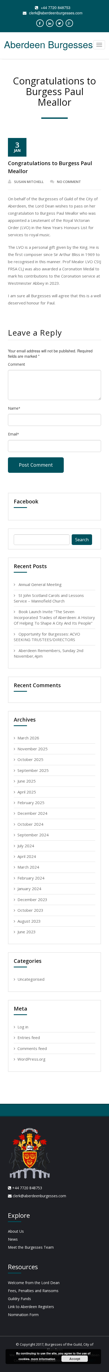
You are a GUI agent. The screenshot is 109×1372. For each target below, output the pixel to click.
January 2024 (29, 888)
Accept (74, 1358)
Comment (16, 364)
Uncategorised (30, 979)
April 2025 (26, 792)
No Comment (69, 181)
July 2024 (25, 845)
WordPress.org (31, 1059)
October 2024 (30, 824)
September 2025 (33, 770)
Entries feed (28, 1037)
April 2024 (26, 856)
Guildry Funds (19, 1298)
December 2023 (32, 899)
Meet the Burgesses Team (31, 1247)
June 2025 (26, 781)
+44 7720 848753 (55, 7)
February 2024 (30, 878)
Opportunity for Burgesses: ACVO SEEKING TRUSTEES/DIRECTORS (47, 636)
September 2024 (33, 834)
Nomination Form (23, 1314)
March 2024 (28, 867)
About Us (16, 1231)
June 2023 (26, 931)
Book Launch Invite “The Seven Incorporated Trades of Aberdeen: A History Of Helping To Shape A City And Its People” (54, 617)
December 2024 (32, 813)
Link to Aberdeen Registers (31, 1306)
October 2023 (30, 910)
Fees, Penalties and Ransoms (33, 1290)
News (13, 1239)
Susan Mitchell (29, 181)
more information (43, 1359)
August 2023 (29, 921)
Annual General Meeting (40, 584)
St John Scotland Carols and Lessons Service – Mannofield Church (49, 598)
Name (14, 408)
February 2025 (30, 802)
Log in (22, 1026)
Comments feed (32, 1048)
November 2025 (32, 748)
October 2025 (30, 759)
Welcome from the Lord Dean (34, 1282)
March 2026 (28, 737)
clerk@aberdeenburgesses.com (56, 12)
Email (13, 434)
